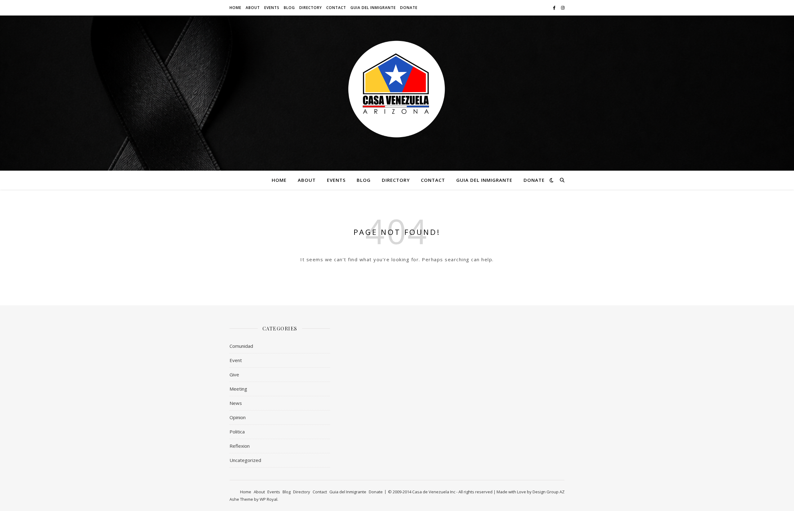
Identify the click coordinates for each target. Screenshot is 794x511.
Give (234, 374)
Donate (408, 7)
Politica (237, 431)
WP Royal (268, 499)
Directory (310, 7)
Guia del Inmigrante (373, 7)
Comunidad (241, 346)
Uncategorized (245, 460)
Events (271, 7)
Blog (289, 7)
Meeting (238, 389)
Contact (336, 7)
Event (236, 360)
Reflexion (240, 446)
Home (235, 7)
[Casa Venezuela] (397, 89)
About (253, 7)
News (236, 403)
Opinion (238, 417)
